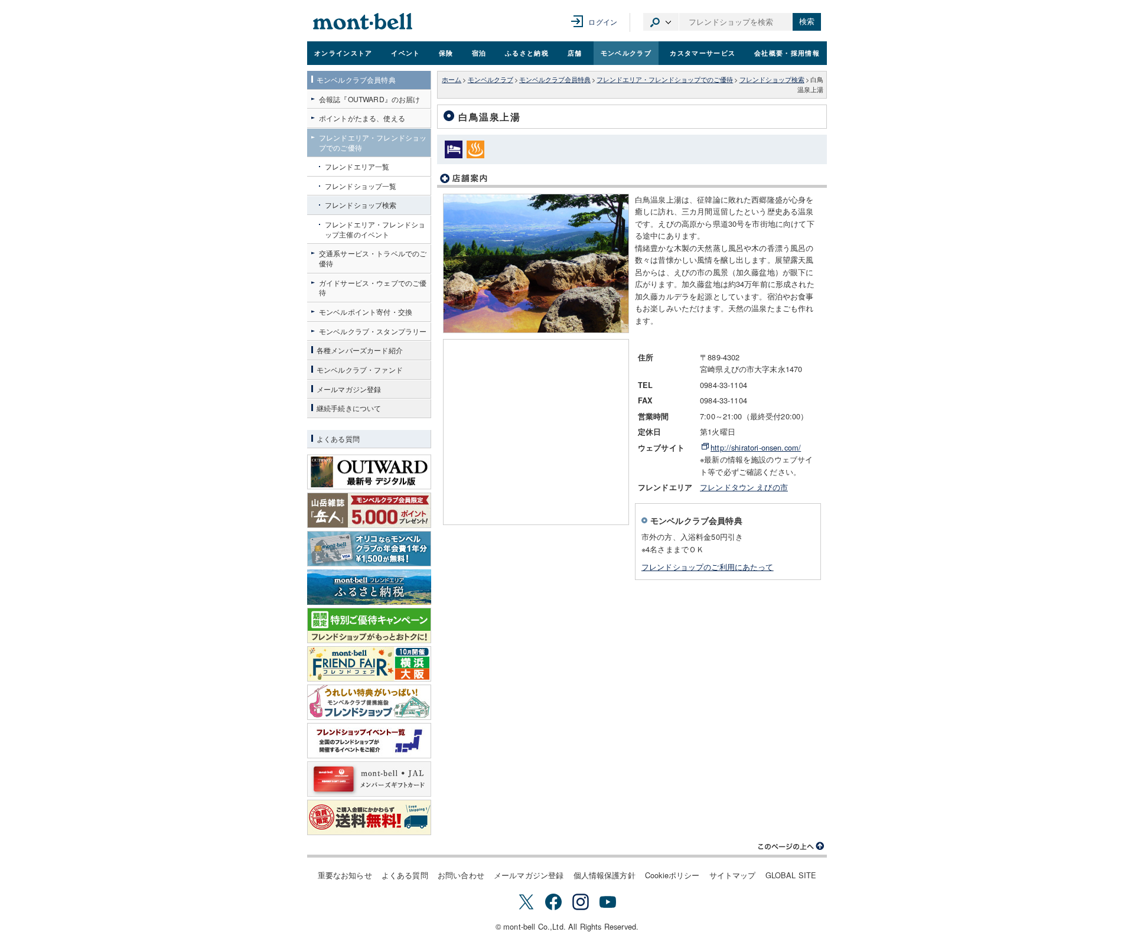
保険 (446, 52)
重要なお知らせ (345, 875)
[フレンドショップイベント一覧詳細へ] (369, 740)
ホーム (451, 79)
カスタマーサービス (702, 52)
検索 (806, 21)
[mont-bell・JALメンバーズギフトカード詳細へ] (369, 779)
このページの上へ (791, 846)
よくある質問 (405, 875)
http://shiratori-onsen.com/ (756, 447)
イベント (405, 52)
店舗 (575, 52)
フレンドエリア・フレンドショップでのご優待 (665, 79)
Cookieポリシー (672, 875)
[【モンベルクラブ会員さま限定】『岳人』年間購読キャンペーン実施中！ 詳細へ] (369, 510)
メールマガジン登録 (528, 875)
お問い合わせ (461, 875)
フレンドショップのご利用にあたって (707, 566)
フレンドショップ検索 (771, 79)
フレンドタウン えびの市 (744, 487)
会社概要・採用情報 (787, 52)
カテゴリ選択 (661, 22)
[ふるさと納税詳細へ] (369, 587)
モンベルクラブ (626, 52)
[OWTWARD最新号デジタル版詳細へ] (369, 472)
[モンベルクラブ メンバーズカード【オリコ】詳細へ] (369, 548)
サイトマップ (732, 875)
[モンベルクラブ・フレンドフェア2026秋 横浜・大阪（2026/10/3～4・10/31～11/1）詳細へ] (369, 664)
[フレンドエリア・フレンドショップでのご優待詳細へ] (369, 702)
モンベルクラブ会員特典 (555, 79)
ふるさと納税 (527, 52)
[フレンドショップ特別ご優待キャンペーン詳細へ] (369, 625)
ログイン (602, 22)
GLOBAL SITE (791, 875)
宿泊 (479, 52)
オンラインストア (343, 52)
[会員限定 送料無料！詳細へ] (369, 817)
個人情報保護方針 (604, 875)
